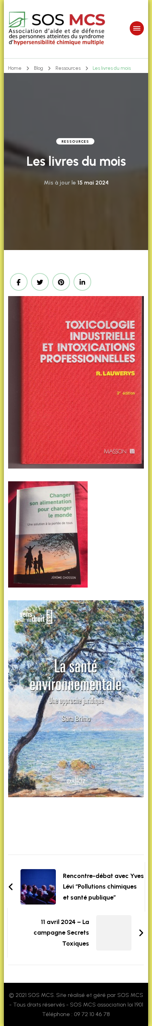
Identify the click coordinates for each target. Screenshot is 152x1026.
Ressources (75, 141)
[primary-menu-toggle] (137, 28)
